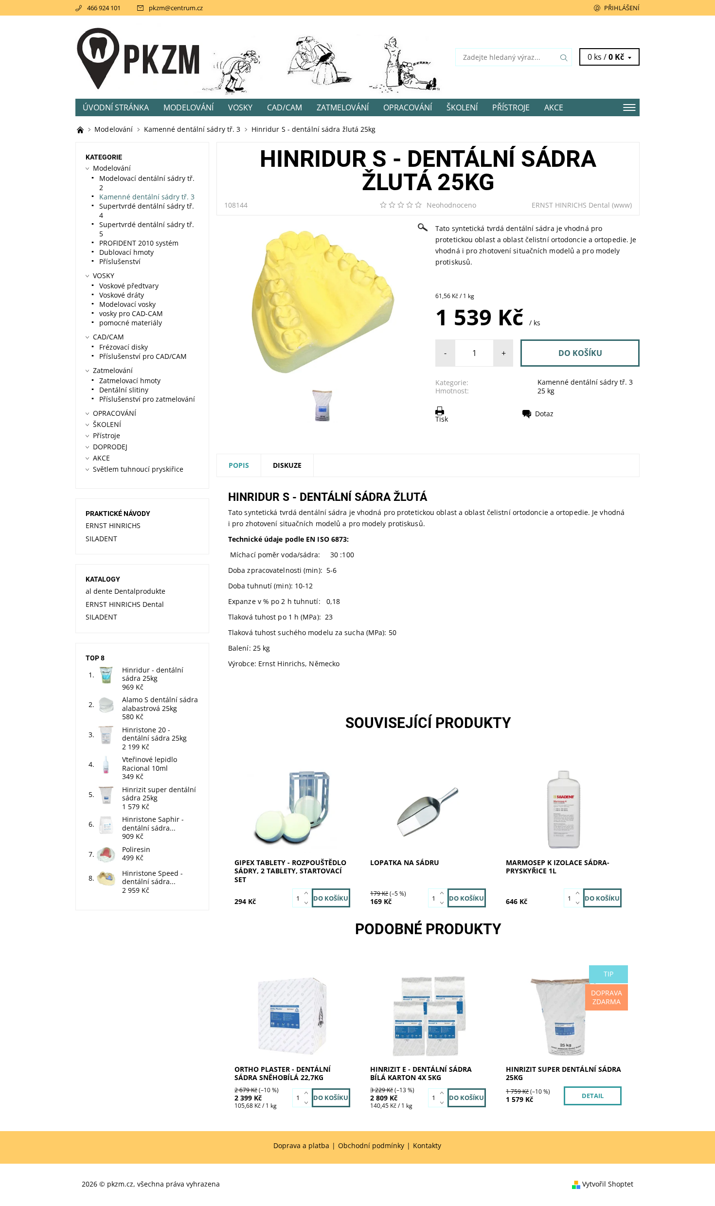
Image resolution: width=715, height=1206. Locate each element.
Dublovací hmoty (126, 252)
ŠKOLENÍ (462, 107)
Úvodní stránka (116, 107)
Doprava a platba (301, 1145)
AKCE (553, 107)
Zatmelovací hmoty (130, 380)
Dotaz (544, 413)
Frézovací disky (123, 347)
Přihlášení (622, 7)
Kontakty (427, 1145)
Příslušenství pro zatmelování (147, 399)
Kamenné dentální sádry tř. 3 (585, 382)
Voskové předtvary (129, 285)
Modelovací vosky (127, 304)
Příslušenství (120, 261)
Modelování (188, 107)
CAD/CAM (284, 107)
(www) (622, 205)
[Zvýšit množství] (308, 893)
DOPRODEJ (110, 446)
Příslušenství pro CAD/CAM (143, 356)
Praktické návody (118, 513)
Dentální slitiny (123, 389)
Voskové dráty (121, 295)
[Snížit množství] (308, 903)
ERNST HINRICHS (113, 525)
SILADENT (101, 538)
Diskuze (287, 465)
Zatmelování (343, 107)
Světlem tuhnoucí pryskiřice (138, 469)
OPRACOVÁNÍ (407, 107)
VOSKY (240, 107)
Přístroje (511, 107)
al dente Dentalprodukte (125, 591)
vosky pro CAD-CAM (131, 313)
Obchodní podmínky (371, 1145)
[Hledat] (564, 57)
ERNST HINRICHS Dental (571, 205)
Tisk (441, 418)
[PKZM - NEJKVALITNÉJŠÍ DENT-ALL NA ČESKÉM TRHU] (81, 129)
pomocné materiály (130, 322)
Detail (593, 1095)
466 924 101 (104, 7)
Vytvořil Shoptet (607, 1183)
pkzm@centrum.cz (176, 7)
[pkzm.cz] (138, 56)
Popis (239, 465)
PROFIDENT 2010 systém (139, 243)
